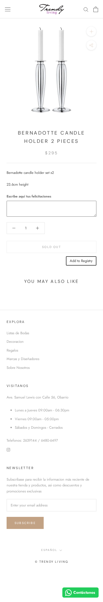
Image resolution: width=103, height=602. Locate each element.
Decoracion (15, 341)
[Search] (85, 9)
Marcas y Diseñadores (23, 358)
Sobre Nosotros (18, 367)
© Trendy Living (51, 562)
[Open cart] (95, 9)
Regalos (12, 350)
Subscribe (25, 523)
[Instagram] (8, 449)
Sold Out (51, 247)
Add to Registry (81, 260)
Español (49, 550)
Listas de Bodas (18, 333)
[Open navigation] (7, 9)
